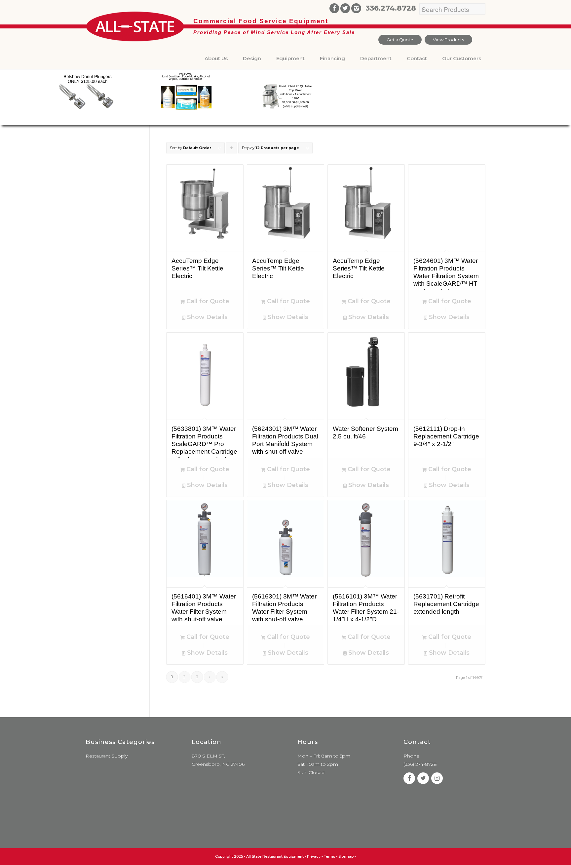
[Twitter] (345, 8)
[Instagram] (356, 8)
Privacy (314, 856)
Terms (329, 856)
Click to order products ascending (231, 149)
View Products (448, 39)
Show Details (206, 317)
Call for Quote (207, 301)
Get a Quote (400, 39)
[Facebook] (334, 8)
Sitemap (346, 856)
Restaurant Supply (107, 756)
